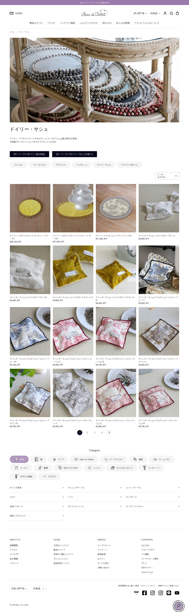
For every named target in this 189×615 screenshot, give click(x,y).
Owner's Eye (147, 572)
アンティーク (153, 467)
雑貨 (141, 459)
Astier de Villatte (87, 459)
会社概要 (14, 558)
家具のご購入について (63, 554)
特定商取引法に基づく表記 (128, 585)
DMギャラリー (147, 567)
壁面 (46, 467)
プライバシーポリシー (148, 585)
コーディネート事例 (149, 558)
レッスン (97, 467)
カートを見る (103, 563)
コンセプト (14, 554)
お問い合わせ (103, 567)
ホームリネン (164, 459)
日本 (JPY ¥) (17, 588)
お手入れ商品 (26, 476)
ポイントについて (61, 558)
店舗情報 (14, 545)
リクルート (14, 563)
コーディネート (103, 545)
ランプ (61, 459)
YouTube (145, 545)
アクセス (13, 549)
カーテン (24, 467)
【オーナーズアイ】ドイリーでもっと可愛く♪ (74, 154)
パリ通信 (145, 554)
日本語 (153, 13)
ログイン (101, 558)
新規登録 (101, 554)
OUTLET (52, 476)
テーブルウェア (116, 459)
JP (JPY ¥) (138, 13)
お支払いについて (61, 545)
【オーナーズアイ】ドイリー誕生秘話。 (29, 154)
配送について (59, 549)
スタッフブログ (147, 549)
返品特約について (62, 563)
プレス (144, 563)
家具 (22, 459)
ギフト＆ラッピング (124, 467)
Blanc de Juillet (71, 467)
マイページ (102, 549)
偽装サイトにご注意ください (168, 585)
